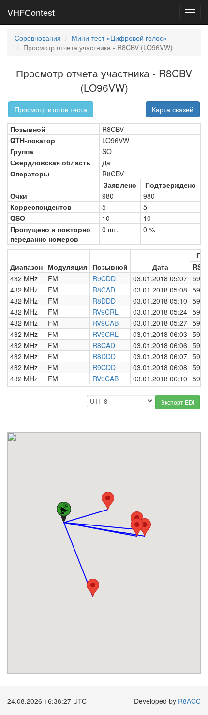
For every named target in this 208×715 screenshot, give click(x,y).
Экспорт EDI (177, 402)
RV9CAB (105, 323)
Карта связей (172, 109)
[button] (93, 587)
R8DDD (104, 301)
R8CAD (103, 289)
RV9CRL (105, 312)
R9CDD (104, 278)
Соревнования (38, 38)
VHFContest (31, 12)
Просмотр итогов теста (51, 109)
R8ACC (189, 701)
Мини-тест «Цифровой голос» (119, 38)
